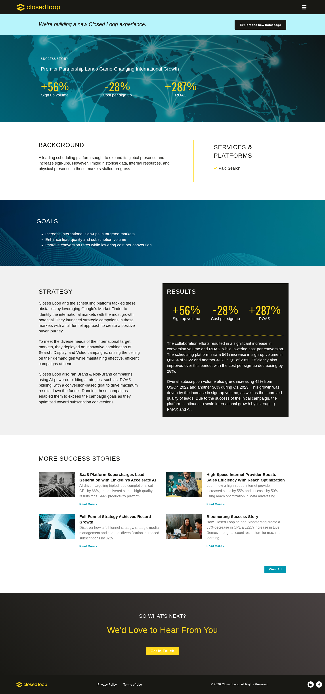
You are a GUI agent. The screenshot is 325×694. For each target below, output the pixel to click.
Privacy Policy (107, 684)
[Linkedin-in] (311, 684)
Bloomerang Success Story (232, 516)
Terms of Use (132, 684)
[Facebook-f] (319, 684)
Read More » (88, 504)
